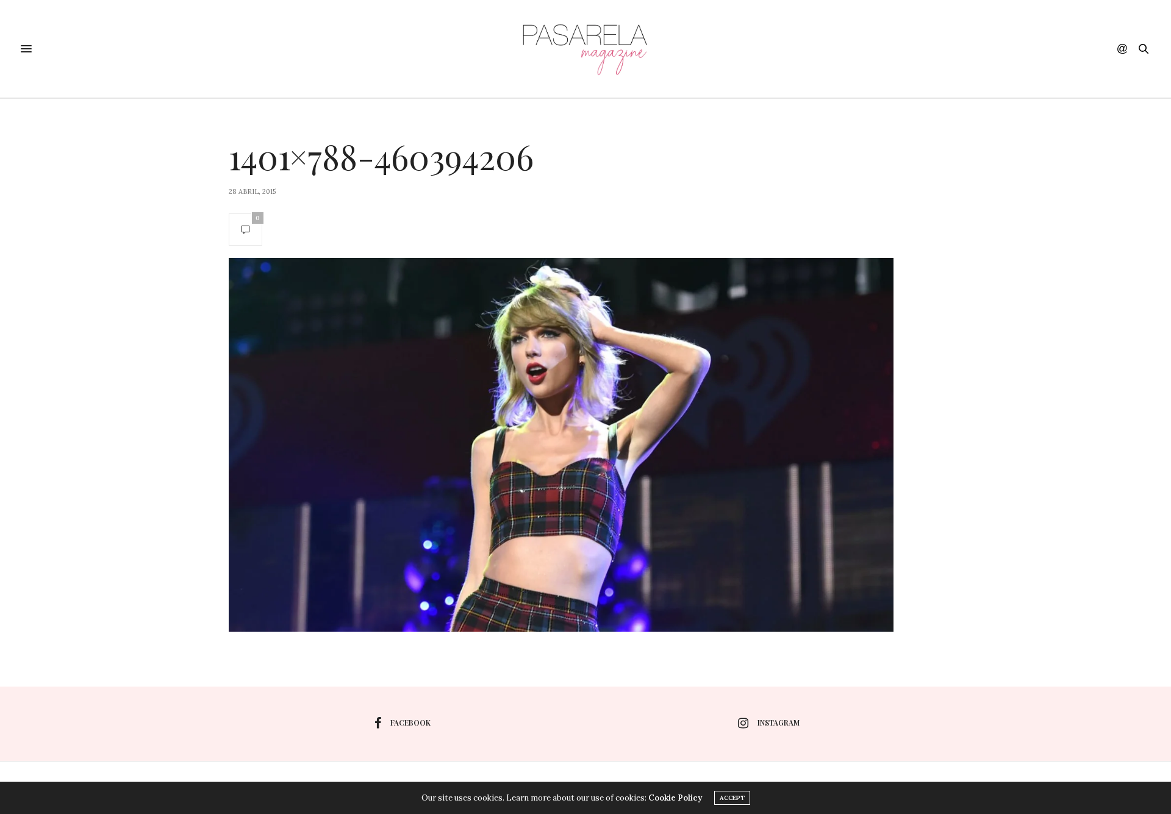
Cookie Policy (675, 798)
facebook (410, 722)
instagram (778, 722)
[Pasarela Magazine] (585, 48)
